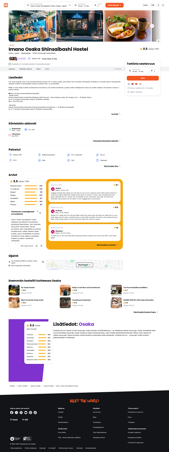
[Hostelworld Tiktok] (35, 412)
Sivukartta (79, 448)
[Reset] (69, 5)
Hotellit (60, 417)
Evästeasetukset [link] (90, 448)
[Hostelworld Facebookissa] (11, 412)
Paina (129, 417)
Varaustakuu (97, 422)
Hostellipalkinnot (98, 427)
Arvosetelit (52, 448)
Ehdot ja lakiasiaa (30, 448)
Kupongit (42, 448)
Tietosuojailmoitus (16, 448)
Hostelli (11, 45)
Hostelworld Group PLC (135, 412)
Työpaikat (131, 422)
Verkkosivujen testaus (66, 448)
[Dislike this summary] (41, 246)
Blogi (94, 417)
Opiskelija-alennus (99, 437)
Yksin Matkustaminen (100, 432)
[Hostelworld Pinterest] (30, 412)
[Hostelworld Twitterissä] (16, 412)
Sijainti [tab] (38, 69)
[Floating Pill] (152, 26)
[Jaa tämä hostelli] (158, 41)
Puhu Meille (62, 432)
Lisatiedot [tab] (12, 69)
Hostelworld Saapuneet (135, 442)
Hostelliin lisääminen (134, 432)
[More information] (40, 213)
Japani (16, 53)
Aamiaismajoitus (63, 422)
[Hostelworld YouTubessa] (25, 412)
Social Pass (97, 412)
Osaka (11, 53)
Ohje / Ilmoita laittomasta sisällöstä (69, 437)
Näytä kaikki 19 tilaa (49, 59)
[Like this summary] (37, 246)
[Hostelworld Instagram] (21, 412)
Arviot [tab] (47, 69)
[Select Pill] (158, 5)
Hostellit (60, 412)
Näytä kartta (26, 53)
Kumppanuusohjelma (134, 437)
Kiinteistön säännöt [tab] (26, 69)
